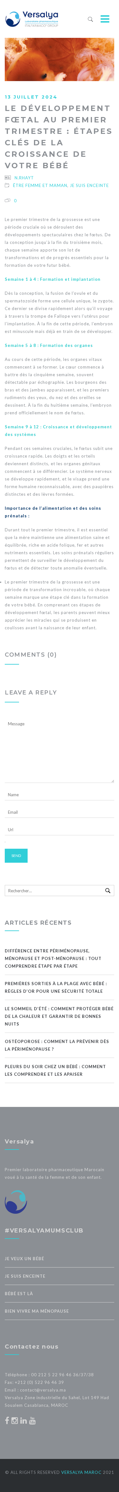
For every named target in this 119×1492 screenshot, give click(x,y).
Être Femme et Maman (40, 185)
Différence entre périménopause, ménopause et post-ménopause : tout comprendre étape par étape (53, 958)
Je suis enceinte (89, 185)
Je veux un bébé (24, 1258)
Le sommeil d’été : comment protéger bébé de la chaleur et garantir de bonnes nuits (59, 1016)
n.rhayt (24, 177)
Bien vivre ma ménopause (37, 1311)
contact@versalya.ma (43, 1389)
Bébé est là (19, 1293)
